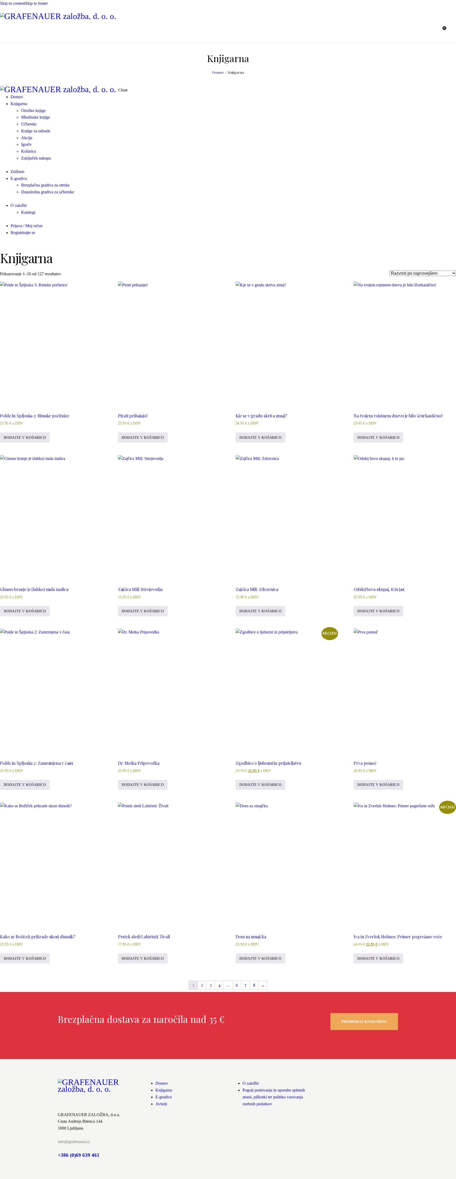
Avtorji (161, 1104)
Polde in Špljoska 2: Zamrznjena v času (36, 763)
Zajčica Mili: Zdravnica (257, 589)
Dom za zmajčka (251, 936)
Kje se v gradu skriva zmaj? (261, 415)
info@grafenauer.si (73, 1141)
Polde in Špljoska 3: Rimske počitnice (34, 415)
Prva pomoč (365, 763)
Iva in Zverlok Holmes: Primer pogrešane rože (398, 936)
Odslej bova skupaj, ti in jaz (379, 589)
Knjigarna (163, 1090)
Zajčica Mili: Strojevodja (140, 589)
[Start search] (453, 30)
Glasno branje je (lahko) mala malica (34, 589)
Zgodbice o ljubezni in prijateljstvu (268, 763)
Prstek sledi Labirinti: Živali (144, 936)
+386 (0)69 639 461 (78, 1155)
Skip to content (12, 3)
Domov (218, 72)
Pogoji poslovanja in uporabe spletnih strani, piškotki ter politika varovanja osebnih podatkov (274, 1097)
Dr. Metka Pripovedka (138, 763)
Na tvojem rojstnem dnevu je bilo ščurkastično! (398, 415)
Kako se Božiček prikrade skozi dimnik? (37, 936)
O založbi (251, 1083)
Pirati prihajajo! (132, 415)
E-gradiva (163, 1097)
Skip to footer (36, 3)
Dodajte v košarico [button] (25, 438)
